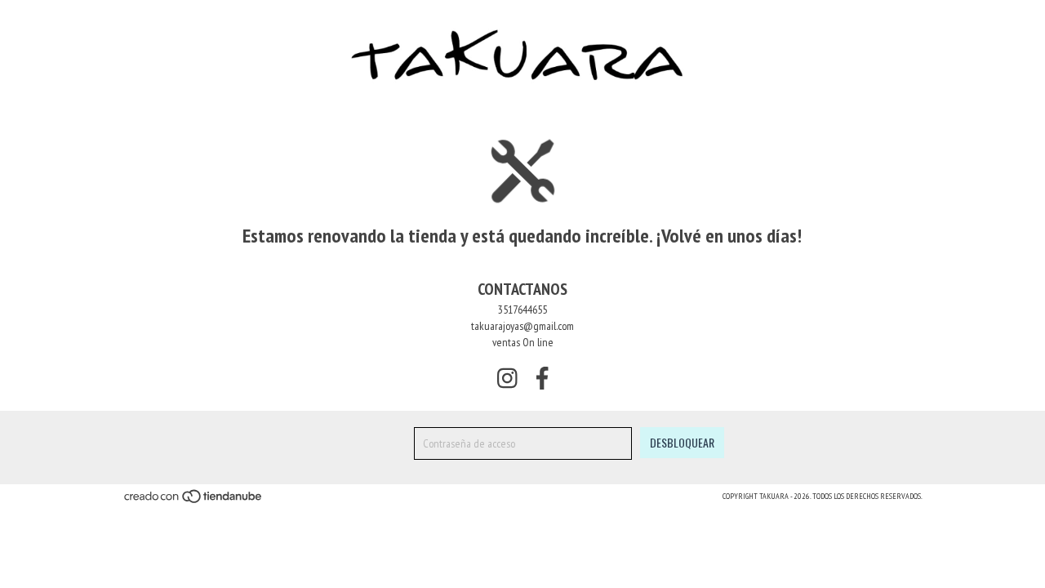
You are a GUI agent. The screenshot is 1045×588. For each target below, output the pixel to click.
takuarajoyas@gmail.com (522, 325)
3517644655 (522, 309)
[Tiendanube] (193, 502)
